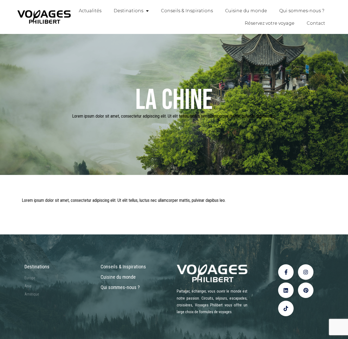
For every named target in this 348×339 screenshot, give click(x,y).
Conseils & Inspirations (187, 10)
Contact (316, 23)
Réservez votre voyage (269, 23)
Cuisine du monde (246, 10)
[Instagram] (305, 272)
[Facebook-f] (286, 272)
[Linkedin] (286, 290)
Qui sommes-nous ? (301, 10)
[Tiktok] (286, 308)
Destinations (128, 10)
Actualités (90, 10)
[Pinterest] (305, 290)
